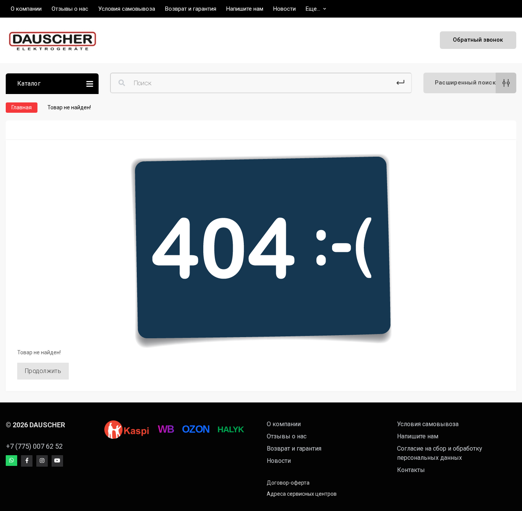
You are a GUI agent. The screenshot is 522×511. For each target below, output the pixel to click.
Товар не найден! (69, 107)
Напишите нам (417, 436)
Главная (21, 107)
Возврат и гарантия (294, 448)
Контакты (411, 470)
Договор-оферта (288, 483)
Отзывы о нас (286, 436)
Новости (279, 460)
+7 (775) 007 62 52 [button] (34, 446)
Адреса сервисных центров (302, 494)
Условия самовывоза (428, 424)
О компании (284, 424)
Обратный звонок (478, 39)
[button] (316, 9)
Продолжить (43, 371)
